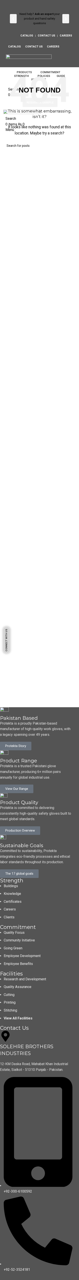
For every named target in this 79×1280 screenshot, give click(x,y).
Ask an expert (48, 14)
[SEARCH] (71, 146)
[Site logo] (29, 59)
